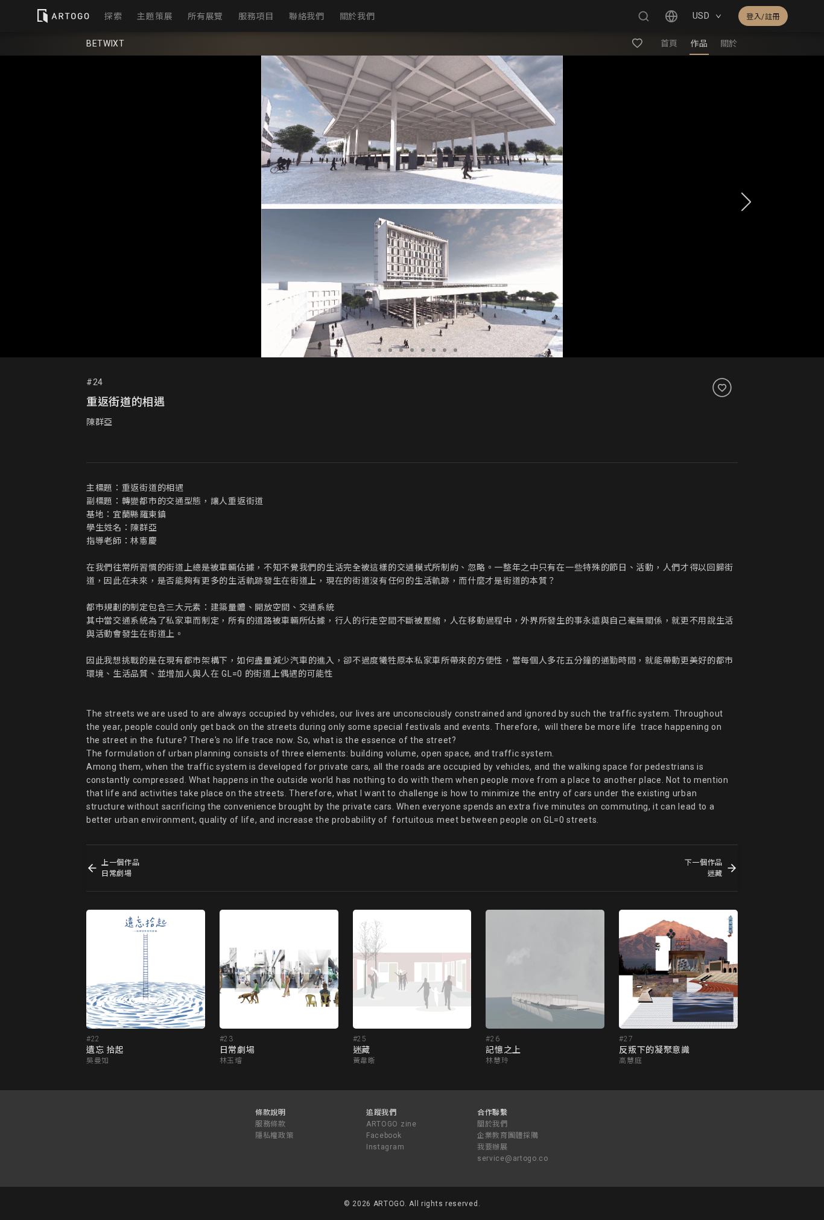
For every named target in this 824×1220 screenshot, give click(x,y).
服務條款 (270, 1124)
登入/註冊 (763, 17)
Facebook (384, 1135)
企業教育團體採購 (508, 1135)
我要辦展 (492, 1147)
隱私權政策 (274, 1135)
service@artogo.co (512, 1158)
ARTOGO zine (391, 1124)
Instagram (385, 1147)
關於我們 (492, 1124)
